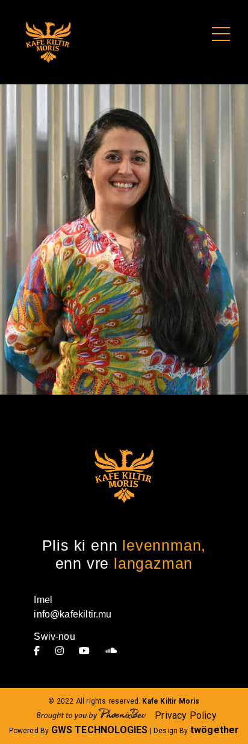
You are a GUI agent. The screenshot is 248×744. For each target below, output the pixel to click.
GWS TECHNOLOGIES (99, 730)
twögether (215, 730)
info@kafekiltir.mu (72, 614)
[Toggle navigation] (221, 34)
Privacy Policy (186, 715)
